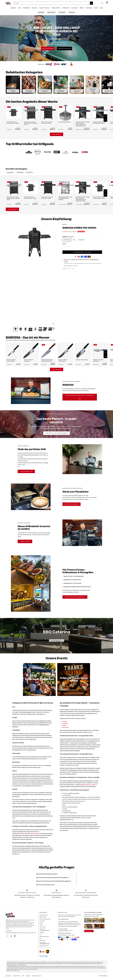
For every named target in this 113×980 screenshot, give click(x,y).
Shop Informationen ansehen (70, 265)
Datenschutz (8, 975)
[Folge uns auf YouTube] (15, 936)
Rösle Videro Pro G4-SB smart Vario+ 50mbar (47, 122)
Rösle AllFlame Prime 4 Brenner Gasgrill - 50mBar (99, 197)
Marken (82, 8)
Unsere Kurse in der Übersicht (75, 597)
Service (41, 925)
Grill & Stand (67, 240)
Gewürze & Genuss (44, 8)
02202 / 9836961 (63, 929)
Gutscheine (89, 8)
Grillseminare (65, 8)
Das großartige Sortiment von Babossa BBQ (79, 397)
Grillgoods (105, 975)
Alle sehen (88, 931)
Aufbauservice (43, 940)
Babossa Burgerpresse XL (65, 122)
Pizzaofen (34, 8)
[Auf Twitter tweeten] (71, 268)
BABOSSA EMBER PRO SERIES (79, 227)
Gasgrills (64, 721)
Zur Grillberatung (26, 471)
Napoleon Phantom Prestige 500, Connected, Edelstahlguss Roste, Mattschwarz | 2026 (82, 124)
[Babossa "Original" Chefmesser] (31, 350)
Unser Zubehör (25, 541)
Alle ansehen (56, 134)
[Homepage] (10, 912)
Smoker (64, 725)
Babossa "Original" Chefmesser (28, 360)
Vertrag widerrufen (44, 915)
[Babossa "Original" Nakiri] (82, 350)
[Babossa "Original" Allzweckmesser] (13, 350)
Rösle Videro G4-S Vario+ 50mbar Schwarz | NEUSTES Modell (30, 123)
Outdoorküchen (56, 8)
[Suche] (91, 3)
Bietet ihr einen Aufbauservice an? (45, 884)
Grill (74, 240)
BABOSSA (64, 224)
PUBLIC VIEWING (43, 917)
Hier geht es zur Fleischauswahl (56, 433)
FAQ (40, 934)
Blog (101, 8)
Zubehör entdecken (64, 48)
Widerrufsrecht (16, 975)
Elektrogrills (65, 727)
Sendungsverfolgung (44, 936)
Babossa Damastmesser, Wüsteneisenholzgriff (47, 360)
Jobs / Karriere (43, 942)
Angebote (13, 8)
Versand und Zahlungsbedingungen (44, 929)
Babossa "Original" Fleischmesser (63, 360)
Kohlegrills (65, 723)
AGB (23, 975)
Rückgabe (42, 932)
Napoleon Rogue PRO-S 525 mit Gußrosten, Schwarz (99, 122)
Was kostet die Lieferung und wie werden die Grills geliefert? (52, 877)
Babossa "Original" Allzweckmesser (11, 360)
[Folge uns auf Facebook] (7, 936)
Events (96, 8)
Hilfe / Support (43, 927)
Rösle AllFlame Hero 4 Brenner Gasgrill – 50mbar (13, 122)
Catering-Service (34, 833)
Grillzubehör (26, 8)
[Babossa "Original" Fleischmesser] (65, 350)
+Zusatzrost (81, 240)
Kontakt (41, 923)
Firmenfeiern (42, 921)
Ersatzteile (74, 8)
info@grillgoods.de (64, 919)
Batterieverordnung (37, 975)
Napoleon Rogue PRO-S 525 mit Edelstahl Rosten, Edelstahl (65, 198)
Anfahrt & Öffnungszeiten (45, 919)
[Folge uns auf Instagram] (11, 936)
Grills (19, 8)
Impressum (28, 975)
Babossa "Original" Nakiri (82, 359)
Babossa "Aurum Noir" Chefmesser (98, 360)
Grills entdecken (48, 48)
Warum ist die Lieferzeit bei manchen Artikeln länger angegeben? (53, 881)
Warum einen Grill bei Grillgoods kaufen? (47, 874)
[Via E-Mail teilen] (73, 268)
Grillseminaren (20, 833)
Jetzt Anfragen (56, 640)
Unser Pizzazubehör (71, 504)
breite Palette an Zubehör (89, 784)
